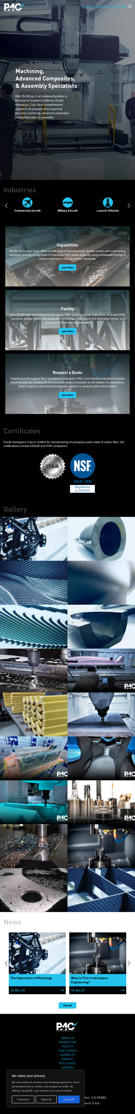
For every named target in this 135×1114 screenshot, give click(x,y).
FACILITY (67, 1046)
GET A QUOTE (67, 1063)
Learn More (68, 267)
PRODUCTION (67, 1042)
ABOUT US (67, 1038)
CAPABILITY (67, 1055)
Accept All (68, 1099)
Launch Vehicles (67, 210)
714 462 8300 (118, 6)
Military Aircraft (27, 210)
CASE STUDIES (67, 1050)
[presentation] (6, 205)
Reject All (46, 1099)
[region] (45, 1088)
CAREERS (67, 1067)
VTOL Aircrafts (108, 210)
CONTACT (68, 1059)
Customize (23, 1099)
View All (67, 1005)
